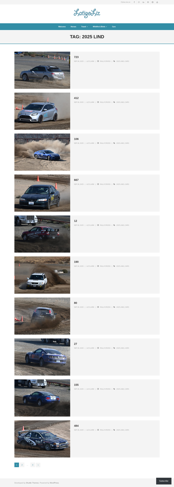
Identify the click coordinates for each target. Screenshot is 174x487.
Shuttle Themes (32, 483)
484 (76, 425)
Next (38, 465)
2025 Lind (120, 61)
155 (76, 384)
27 (75, 343)
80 (75, 302)
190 (76, 261)
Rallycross (105, 61)
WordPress (54, 483)
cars (127, 61)
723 (76, 57)
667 (76, 179)
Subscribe (163, 481)
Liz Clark (90, 61)
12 (75, 220)
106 (76, 139)
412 (76, 98)
